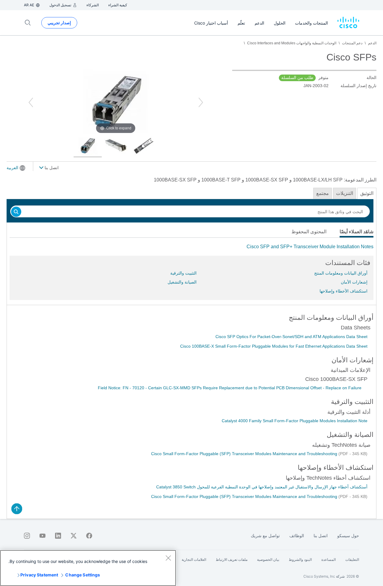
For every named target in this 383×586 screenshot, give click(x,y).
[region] (88, 568)
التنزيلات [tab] (344, 193)
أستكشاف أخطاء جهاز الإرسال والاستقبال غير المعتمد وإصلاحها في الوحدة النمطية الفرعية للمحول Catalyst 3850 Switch (261, 486)
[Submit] (16, 212)
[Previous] (31, 102)
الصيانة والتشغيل (182, 282)
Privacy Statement (39, 574)
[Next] (201, 102)
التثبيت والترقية (183, 273)
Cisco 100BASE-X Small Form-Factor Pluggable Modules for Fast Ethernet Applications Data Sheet (273, 346)
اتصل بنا (51, 167)
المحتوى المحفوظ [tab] (308, 231)
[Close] (168, 558)
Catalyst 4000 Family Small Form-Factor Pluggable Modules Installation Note (294, 420)
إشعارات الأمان (354, 282)
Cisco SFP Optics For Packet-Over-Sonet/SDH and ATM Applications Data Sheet (291, 336)
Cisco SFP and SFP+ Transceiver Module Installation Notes (310, 246)
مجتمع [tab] (322, 193)
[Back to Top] (16, 508)
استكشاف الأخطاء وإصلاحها (343, 291)
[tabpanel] (191, 247)
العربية (12, 167)
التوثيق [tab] (366, 193)
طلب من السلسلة (297, 77)
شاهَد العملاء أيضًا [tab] (356, 231)
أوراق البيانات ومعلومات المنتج (340, 273)
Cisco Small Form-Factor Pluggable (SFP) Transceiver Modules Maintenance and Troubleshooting (244, 453)
